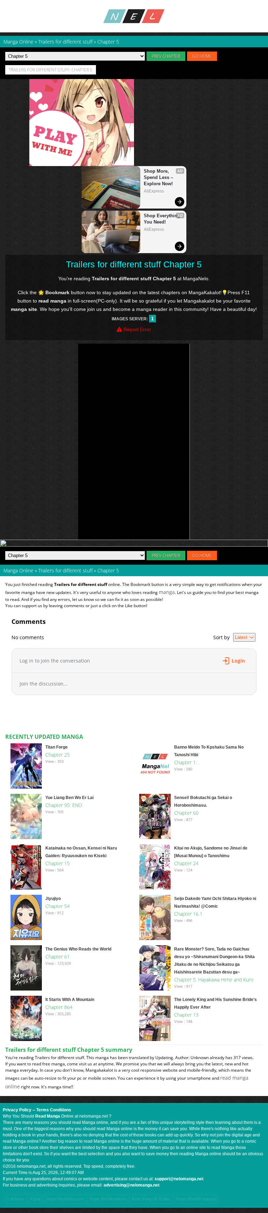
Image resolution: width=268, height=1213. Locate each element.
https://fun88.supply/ (196, 1199)
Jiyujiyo (53, 898)
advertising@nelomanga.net (131, 1185)
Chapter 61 (57, 956)
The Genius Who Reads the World (78, 949)
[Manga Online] (134, 16)
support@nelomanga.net (179, 1178)
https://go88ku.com (65, 1199)
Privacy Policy (17, 1110)
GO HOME (202, 56)
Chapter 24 (186, 863)
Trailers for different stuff (65, 570)
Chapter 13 (186, 1014)
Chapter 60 (186, 812)
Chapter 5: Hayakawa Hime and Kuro (213, 979)
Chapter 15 (57, 863)
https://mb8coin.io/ (108, 1199)
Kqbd (35, 1199)
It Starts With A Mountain (69, 999)
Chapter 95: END (63, 805)
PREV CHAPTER (166, 56)
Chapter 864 (59, 1007)
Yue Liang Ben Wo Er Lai (69, 797)
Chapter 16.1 (188, 913)
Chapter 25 (57, 754)
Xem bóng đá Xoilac (151, 1199)
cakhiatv (15, 1199)
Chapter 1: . (186, 762)
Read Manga (47, 1116)
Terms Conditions (53, 1110)
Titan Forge (56, 747)
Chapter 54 (57, 906)
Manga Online (18, 570)
